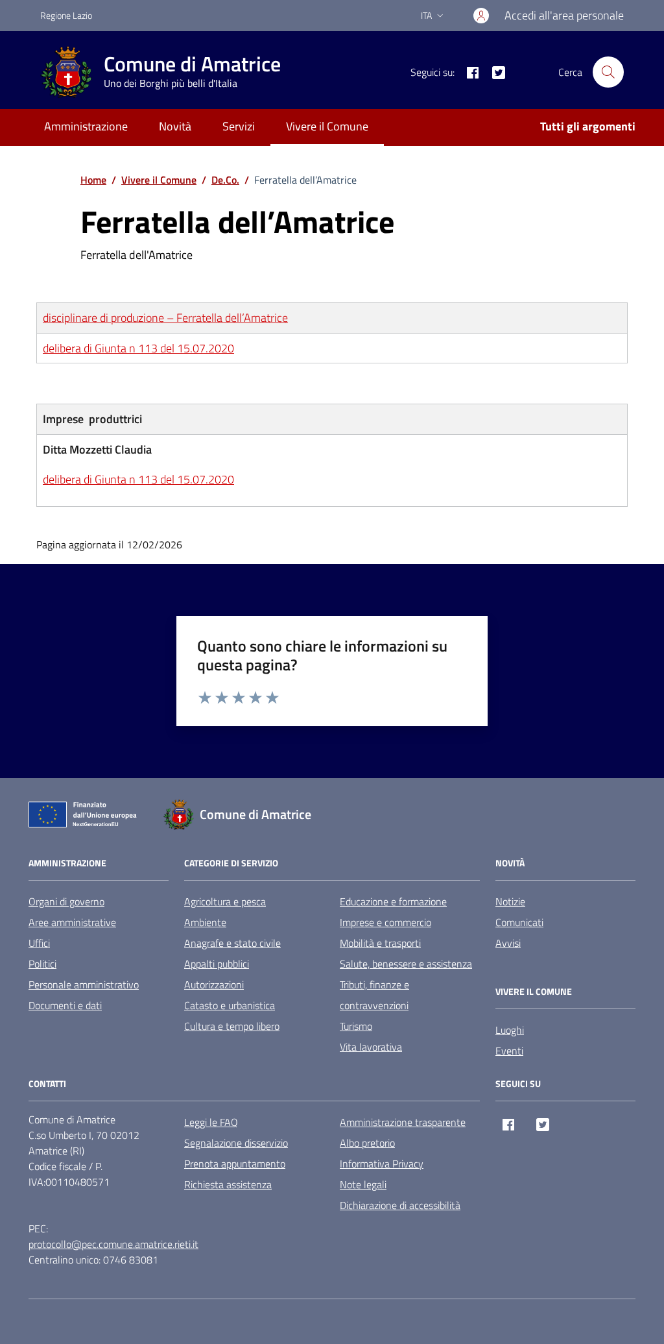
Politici (42, 963)
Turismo (356, 1026)
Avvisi (508, 943)
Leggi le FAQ (211, 1122)
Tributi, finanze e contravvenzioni (374, 995)
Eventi (509, 1050)
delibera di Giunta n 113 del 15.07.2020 (138, 348)
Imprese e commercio (385, 922)
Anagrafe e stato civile (232, 943)
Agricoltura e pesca (225, 901)
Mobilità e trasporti (380, 943)
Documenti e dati (65, 1005)
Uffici (39, 943)
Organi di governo (66, 901)
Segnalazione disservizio (236, 1143)
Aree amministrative (72, 922)
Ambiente (205, 922)
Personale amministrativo (84, 984)
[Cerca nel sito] (608, 72)
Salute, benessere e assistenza (406, 963)
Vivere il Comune (327, 126)
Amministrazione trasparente (403, 1122)
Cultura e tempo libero (231, 1026)
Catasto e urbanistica (229, 1005)
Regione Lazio (66, 15)
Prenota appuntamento (234, 1163)
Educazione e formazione (393, 901)
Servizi (238, 126)
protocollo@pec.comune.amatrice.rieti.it (113, 1244)
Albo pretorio (367, 1143)
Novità (175, 126)
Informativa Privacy (381, 1163)
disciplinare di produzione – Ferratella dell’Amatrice (165, 317)
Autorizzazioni (214, 984)
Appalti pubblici (216, 963)
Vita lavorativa (371, 1047)
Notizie (510, 901)
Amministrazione (86, 126)
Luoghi (509, 1030)
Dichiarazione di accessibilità (400, 1205)
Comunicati (519, 922)
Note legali (363, 1184)
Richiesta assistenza (228, 1184)
